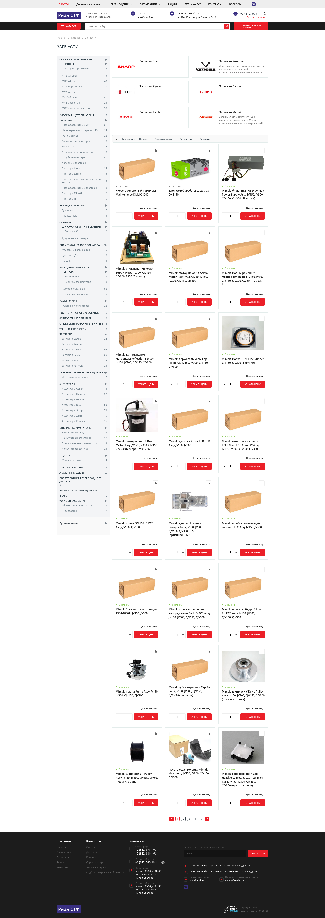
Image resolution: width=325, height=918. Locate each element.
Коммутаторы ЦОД (84, 432)
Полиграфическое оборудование (82, 245)
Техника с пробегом (73, 329)
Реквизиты (63, 857)
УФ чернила (85, 276)
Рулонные (84, 210)
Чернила (67, 271)
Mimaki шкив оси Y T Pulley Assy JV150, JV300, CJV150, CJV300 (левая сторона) (137, 777)
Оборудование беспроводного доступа (80, 480)
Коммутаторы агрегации (84, 437)
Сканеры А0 (85, 231)
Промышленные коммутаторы (84, 443)
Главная (61, 37)
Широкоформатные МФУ (84, 124)
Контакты (215, 4)
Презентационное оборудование (82, 372)
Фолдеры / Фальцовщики (84, 249)
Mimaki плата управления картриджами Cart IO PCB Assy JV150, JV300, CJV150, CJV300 (189, 613)
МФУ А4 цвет (84, 75)
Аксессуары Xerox (84, 415)
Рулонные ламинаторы (84, 305)
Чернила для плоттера (85, 281)
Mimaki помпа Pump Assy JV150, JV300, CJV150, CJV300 (137, 693)
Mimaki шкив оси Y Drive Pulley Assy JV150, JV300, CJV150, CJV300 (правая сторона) (243, 695)
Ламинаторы (68, 301)
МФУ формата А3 (84, 86)
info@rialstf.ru (145, 17)
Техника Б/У (193, 4)
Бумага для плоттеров (84, 294)
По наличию (186, 139)
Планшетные (84, 215)
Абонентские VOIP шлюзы (84, 505)
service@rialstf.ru (234, 879)
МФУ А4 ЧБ (84, 81)
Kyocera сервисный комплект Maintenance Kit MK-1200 (136, 192)
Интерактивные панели (84, 377)
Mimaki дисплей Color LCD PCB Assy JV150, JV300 (189, 443)
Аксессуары (67, 384)
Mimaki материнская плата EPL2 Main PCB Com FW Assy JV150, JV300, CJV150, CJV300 (240, 445)
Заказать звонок (256, 17)
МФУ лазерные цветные (84, 108)
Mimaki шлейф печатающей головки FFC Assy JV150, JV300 (242, 525)
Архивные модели (71, 472)
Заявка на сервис (96, 867)
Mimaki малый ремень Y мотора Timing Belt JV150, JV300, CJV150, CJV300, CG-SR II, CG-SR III (243, 278)
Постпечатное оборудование (79, 312)
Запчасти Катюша (84, 365)
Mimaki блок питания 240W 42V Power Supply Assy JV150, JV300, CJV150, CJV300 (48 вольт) (243, 194)
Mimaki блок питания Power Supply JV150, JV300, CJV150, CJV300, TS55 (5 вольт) (135, 272)
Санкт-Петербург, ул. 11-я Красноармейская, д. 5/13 (220, 865)
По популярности (164, 139)
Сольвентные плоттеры (84, 141)
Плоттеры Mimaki (84, 193)
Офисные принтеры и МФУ (77, 59)
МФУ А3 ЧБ (84, 91)
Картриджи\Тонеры (84, 288)
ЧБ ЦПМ (84, 260)
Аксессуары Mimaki (84, 399)
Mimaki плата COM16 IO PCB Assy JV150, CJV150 (135, 525)
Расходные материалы (74, 267)
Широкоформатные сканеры (81, 226)
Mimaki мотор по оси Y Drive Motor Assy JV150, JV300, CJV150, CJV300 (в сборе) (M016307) (137, 445)
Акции (172, 4)
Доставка (91, 852)
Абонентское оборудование (78, 490)
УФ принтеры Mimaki (85, 68)
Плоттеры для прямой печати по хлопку (84, 180)
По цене (143, 139)
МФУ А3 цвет (84, 97)
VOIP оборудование (72, 501)
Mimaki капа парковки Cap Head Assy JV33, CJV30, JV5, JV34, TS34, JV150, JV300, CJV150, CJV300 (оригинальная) (242, 779)
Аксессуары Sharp (84, 410)
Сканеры (65, 222)
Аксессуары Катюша (84, 421)
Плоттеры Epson (84, 173)
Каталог (75, 37)
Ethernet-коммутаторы (75, 428)
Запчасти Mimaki (84, 349)
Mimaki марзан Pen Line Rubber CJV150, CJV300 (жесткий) (243, 361)
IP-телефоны (84, 510)
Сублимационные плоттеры (84, 152)
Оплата (90, 847)
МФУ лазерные (84, 102)
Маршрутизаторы (71, 467)
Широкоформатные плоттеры (84, 187)
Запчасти (65, 334)
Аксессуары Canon (84, 388)
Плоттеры (65, 120)
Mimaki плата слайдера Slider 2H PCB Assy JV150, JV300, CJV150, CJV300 (241, 613)
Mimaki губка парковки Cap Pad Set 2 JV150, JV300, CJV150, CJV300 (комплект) (190, 691)
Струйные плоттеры (84, 157)
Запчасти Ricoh (84, 355)
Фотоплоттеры (84, 135)
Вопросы (235, 4)
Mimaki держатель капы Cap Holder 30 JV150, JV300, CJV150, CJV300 (188, 363)
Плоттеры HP (84, 198)
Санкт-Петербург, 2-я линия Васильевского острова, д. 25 (223, 871)
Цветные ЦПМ (84, 255)
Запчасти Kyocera (84, 344)
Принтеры (68, 63)
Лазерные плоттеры (84, 162)
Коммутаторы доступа (84, 448)
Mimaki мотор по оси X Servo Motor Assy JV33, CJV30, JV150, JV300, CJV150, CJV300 (188, 277)
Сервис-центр (120, 4)
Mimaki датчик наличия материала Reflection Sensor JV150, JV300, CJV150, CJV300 (135, 358)
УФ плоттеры (84, 146)
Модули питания (84, 460)
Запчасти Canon (84, 338)
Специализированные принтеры (81, 323)
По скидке (205, 139)
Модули (64, 455)
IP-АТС (63, 495)
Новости (63, 4)
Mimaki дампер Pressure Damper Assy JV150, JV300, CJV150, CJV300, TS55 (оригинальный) (186, 529)
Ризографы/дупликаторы (76, 115)
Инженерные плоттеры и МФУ (84, 130)
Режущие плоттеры (72, 205)
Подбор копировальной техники (105, 872)
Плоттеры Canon (84, 168)
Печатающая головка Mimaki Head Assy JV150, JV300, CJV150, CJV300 (189, 773)
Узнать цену (146, 216)
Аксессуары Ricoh (84, 404)
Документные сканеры (84, 238)
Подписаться (258, 853)
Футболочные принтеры (75, 318)
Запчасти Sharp (84, 360)
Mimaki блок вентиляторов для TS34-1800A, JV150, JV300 (137, 611)
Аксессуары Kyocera (84, 394)
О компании (148, 4)
